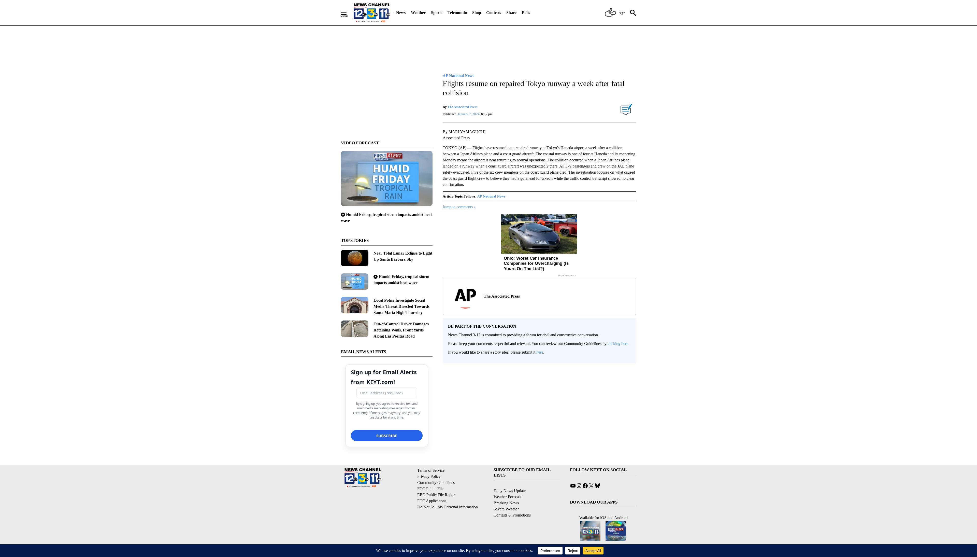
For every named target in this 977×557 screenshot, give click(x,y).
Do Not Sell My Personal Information (447, 507)
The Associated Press (462, 107)
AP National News (491, 196)
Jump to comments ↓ (459, 207)
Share (511, 12)
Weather (418, 12)
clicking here (618, 343)
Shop (476, 12)
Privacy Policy (429, 476)
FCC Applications (431, 501)
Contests (493, 12)
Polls (526, 12)
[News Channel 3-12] (371, 13)
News (401, 12)
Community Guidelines (436, 482)
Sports (436, 12)
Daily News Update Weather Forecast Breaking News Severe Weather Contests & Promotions (512, 503)
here (539, 352)
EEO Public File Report (436, 495)
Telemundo (457, 12)
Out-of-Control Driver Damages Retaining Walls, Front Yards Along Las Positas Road (401, 330)
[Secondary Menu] (347, 13)
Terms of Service (430, 470)
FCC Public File (430, 488)
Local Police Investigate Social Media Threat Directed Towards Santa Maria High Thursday (401, 306)
